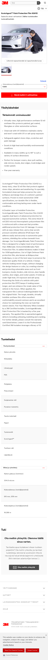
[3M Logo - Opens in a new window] (5, 3)
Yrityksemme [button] (10, 588)
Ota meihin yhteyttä (26, 567)
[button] (10, 655)
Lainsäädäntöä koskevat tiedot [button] (20, 602)
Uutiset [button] (7, 595)
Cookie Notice (8, 645)
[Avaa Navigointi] (45, 3)
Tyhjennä (43, 81)
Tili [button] (42, 9)
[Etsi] (38, 3)
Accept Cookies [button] (32, 650)
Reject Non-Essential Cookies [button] (14, 650)
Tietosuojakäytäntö (32, 622)
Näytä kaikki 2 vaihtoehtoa (25, 95)
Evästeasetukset (16, 624)
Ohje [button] (5, 609)
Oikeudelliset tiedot (17, 622)
